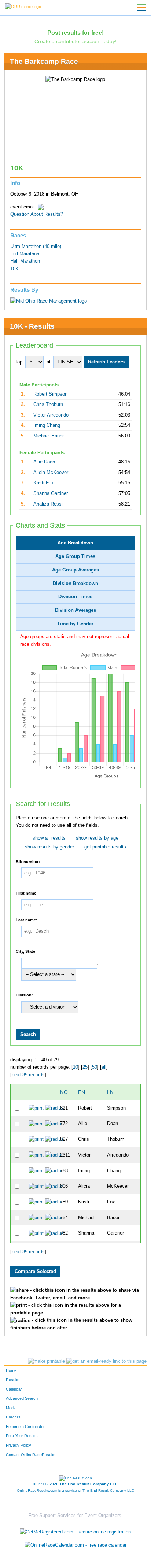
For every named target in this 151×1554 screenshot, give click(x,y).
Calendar (14, 1389)
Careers (13, 1417)
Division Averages (75, 610)
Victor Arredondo (51, 415)
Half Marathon (25, 261)
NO (64, 1092)
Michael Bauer (48, 436)
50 (94, 1067)
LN (110, 1092)
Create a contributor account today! (75, 41)
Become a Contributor (25, 1426)
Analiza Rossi (48, 504)
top (19, 362)
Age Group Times (75, 556)
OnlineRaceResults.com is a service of (75, 1490)
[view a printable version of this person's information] (36, 1108)
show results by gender (49, 847)
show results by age (97, 838)
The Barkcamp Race (44, 61)
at (49, 362)
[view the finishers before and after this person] (54, 1108)
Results (12, 1379)
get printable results (105, 847)
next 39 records (28, 1074)
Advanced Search (22, 1398)
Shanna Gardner (50, 493)
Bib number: (28, 861)
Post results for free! (75, 32)
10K (14, 268)
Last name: (26, 919)
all (104, 1067)
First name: (27, 893)
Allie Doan (44, 462)
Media (11, 1408)
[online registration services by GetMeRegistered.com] (75, 1530)
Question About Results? (36, 214)
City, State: (26, 951)
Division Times (75, 596)
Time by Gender (75, 623)
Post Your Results (22, 1435)
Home (11, 1370)
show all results (49, 838)
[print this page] (46, 1361)
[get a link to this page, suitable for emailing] (106, 1361)
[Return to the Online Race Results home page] (23, 6)
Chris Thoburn (48, 404)
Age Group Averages (75, 570)
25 (85, 1067)
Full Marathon (24, 253)
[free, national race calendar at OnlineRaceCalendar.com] (75, 1545)
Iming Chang (46, 425)
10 (75, 1067)
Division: (24, 995)
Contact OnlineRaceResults (30, 1455)
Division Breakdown (75, 583)
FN (81, 1092)
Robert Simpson (50, 394)
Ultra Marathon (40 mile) (35, 246)
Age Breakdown (75, 542)
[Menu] (141, 8)
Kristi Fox (43, 482)
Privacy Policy (18, 1445)
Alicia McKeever (50, 472)
